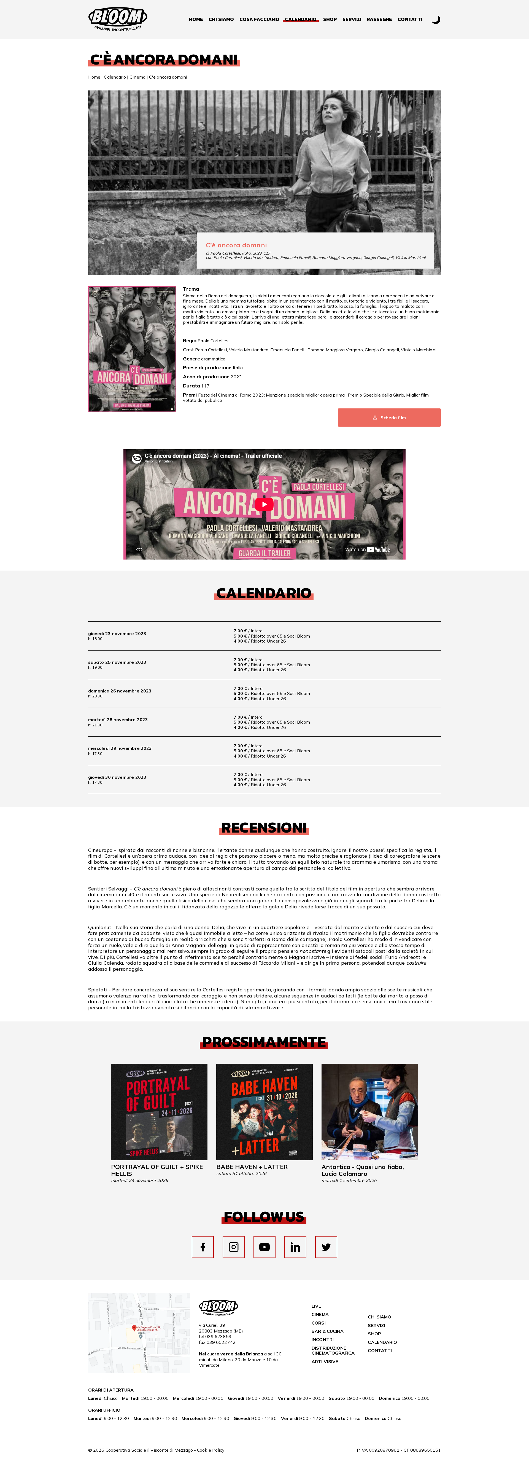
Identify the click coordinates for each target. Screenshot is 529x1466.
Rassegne (379, 19)
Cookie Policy (211, 1450)
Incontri (323, 1339)
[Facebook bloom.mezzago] (203, 1247)
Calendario (115, 77)
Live (316, 1306)
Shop (330, 19)
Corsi (318, 1323)
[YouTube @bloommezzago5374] (264, 1247)
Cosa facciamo (259, 19)
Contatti (410, 19)
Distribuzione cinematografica (333, 1350)
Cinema (137, 77)
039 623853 (218, 1336)
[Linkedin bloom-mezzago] (295, 1247)
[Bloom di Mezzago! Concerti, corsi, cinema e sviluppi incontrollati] (118, 20)
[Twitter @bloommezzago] (326, 1247)
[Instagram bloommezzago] (233, 1247)
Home (196, 19)
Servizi (351, 19)
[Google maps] (139, 1371)
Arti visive (325, 1361)
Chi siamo (221, 19)
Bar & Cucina (328, 1331)
